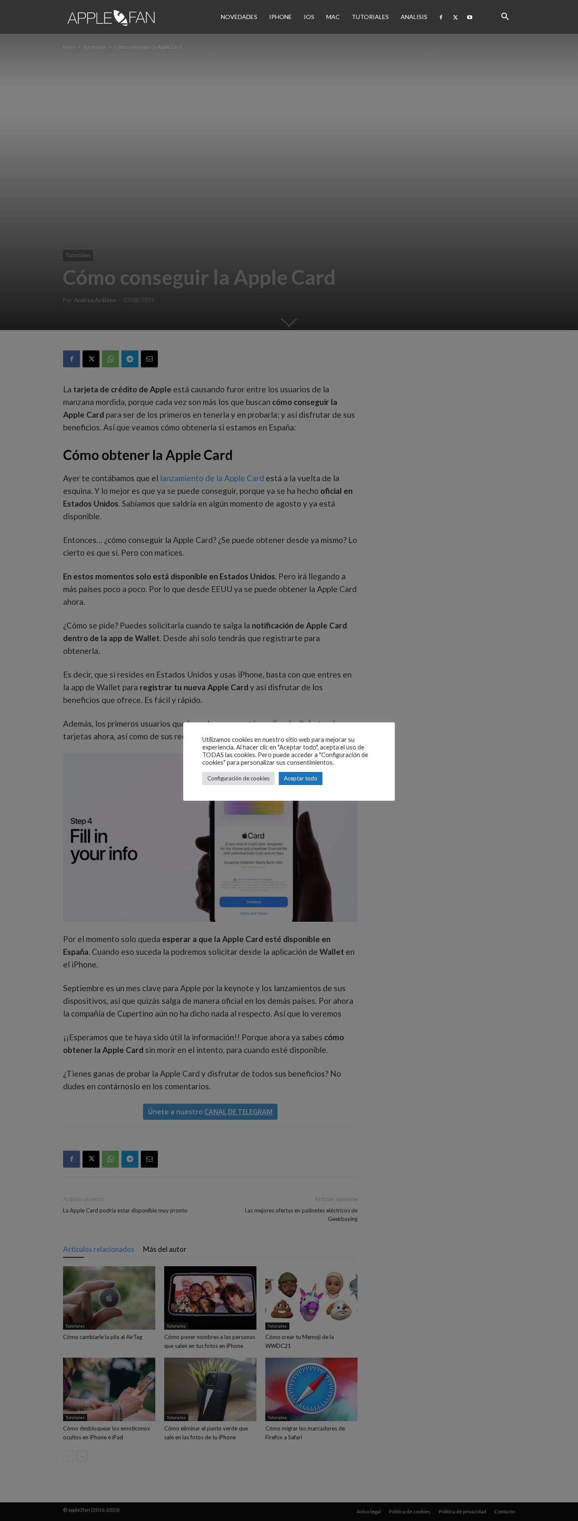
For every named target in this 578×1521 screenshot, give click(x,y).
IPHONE (280, 16)
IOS (309, 16)
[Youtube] (469, 17)
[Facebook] (441, 17)
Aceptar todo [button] (300, 778)
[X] (455, 17)
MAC (333, 16)
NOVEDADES (239, 16)
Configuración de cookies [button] (238, 778)
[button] (505, 16)
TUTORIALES (370, 16)
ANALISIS (414, 16)
